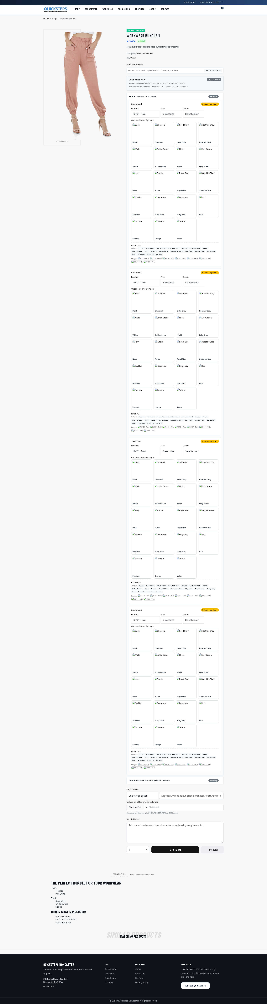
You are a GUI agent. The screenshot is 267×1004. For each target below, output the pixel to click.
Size (163, 108)
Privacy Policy (141, 982)
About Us (139, 973)
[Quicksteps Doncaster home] (56, 10)
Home (77, 9)
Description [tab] (119, 874)
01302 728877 (190, 2)
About (152, 9)
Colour (186, 108)
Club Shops (124, 9)
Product (135, 108)
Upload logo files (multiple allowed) (143, 802)
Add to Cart (176, 850)
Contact (165, 9)
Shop (54, 18)
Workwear (107, 9)
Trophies (139, 9)
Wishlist (213, 850)
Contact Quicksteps (195, 985)
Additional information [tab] (142, 874)
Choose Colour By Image (142, 120)
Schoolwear (91, 9)
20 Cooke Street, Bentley (212, 2)
